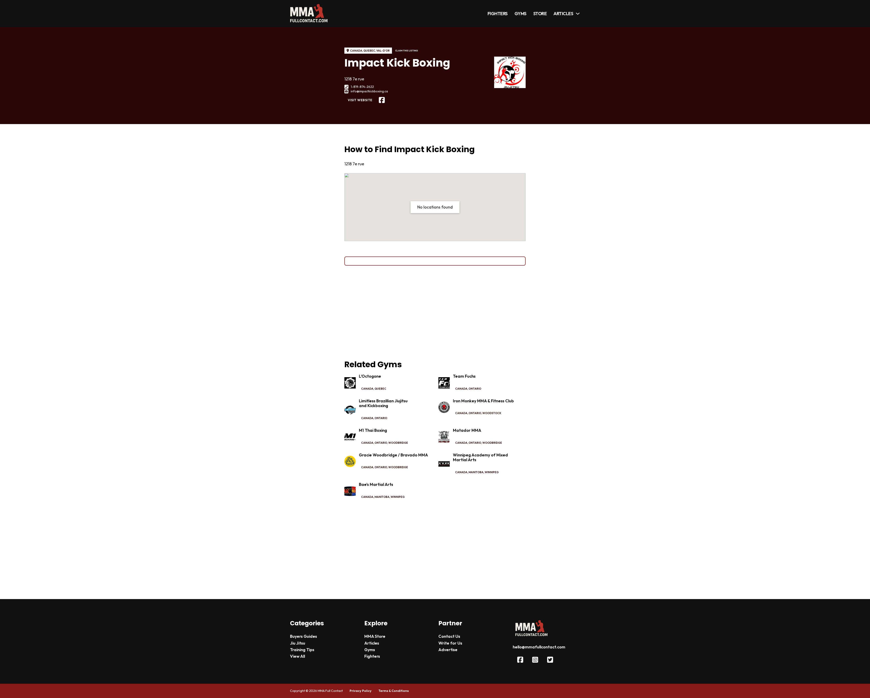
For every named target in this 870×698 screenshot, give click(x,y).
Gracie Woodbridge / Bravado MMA (393, 455)
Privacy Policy (361, 691)
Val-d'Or (383, 50)
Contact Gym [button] (435, 261)
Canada (356, 50)
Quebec (369, 50)
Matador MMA (467, 430)
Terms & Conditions (393, 691)
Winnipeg (492, 472)
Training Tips (302, 649)
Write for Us (450, 643)
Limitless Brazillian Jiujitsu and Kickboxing (383, 403)
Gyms (521, 13)
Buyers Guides (303, 636)
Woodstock (491, 413)
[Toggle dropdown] (577, 13)
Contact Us (449, 636)
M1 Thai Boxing (373, 430)
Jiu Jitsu (297, 643)
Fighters (498, 13)
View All (297, 656)
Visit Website (360, 100)
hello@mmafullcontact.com (539, 647)
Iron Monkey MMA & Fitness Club (483, 400)
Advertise (447, 649)
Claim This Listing (406, 50)
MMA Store (374, 636)
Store (540, 13)
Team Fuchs (464, 376)
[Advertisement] (435, 312)
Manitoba (476, 472)
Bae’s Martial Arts (376, 484)
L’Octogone (370, 376)
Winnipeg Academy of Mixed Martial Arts (480, 457)
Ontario (475, 388)
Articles (563, 13)
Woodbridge (398, 442)
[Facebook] (382, 100)
